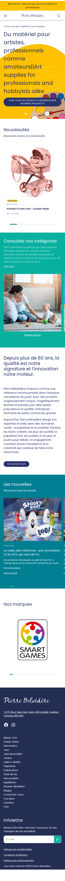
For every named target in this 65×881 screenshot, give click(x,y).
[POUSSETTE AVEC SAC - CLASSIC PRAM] (32, 172)
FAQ (6, 807)
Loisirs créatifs (12, 762)
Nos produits (11, 778)
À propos (9, 798)
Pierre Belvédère (42, 866)
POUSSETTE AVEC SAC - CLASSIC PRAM (28, 208)
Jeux (6, 750)
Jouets (8, 758)
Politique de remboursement (19, 860)
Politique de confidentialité (18, 849)
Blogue (8, 790)
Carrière (9, 803)
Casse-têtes (11, 742)
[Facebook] (6, 724)
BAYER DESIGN (12, 204)
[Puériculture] (32, 302)
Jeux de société (13, 754)
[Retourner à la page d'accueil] (27, 700)
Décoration (10, 746)
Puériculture (32, 335)
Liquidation (10, 782)
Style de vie (10, 774)
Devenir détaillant (14, 786)
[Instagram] (13, 724)
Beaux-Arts (10, 738)
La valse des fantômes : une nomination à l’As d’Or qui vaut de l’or (32, 552)
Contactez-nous (13, 794)
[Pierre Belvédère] (32, 15)
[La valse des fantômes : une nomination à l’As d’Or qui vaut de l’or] (32, 519)
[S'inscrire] (57, 839)
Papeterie (9, 766)
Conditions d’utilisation (16, 854)
